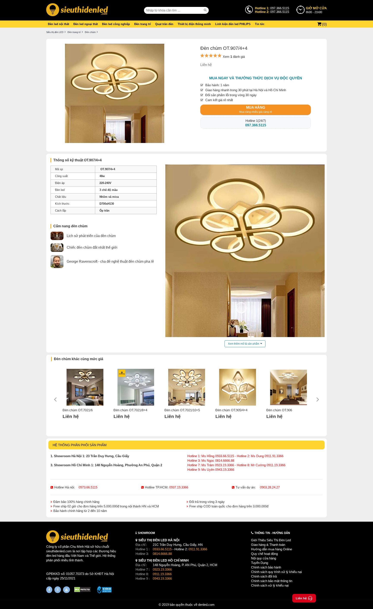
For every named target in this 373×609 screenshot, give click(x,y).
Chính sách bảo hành (266, 567)
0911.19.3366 (162, 574)
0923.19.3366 (162, 569)
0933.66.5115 (162, 549)
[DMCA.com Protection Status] (82, 590)
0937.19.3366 (178, 487)
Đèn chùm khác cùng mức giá (78, 359)
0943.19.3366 (162, 578)
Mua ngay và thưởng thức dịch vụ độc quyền (255, 78)
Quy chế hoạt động (264, 554)
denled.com (206, 604)
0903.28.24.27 (270, 487)
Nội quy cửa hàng (263, 558)
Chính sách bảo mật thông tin (271, 581)
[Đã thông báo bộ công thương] (104, 590)
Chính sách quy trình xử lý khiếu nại (276, 572)
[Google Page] (57, 589)
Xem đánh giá (234, 56)
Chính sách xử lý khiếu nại (270, 585)
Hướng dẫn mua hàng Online (271, 549)
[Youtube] (66, 589)
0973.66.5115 (88, 487)
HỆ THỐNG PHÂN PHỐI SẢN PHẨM (80, 445)
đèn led (51, 555)
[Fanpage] (49, 589)
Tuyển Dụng (259, 563)
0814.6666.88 (162, 554)
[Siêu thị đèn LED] (77, 10)
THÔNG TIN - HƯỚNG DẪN (272, 533)
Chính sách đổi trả (264, 576)
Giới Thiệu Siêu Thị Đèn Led (271, 540)
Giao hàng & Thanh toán (268, 544)
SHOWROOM (146, 533)
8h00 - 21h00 (316, 10)
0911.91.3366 (197, 549)
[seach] (206, 10)
